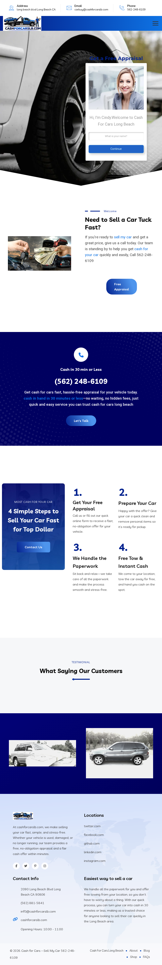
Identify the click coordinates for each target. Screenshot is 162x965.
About (133, 950)
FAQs (146, 957)
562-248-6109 (136, 9)
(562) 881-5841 (32, 903)
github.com (92, 843)
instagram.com (94, 861)
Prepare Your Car (137, 503)
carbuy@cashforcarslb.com (91, 9)
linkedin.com (92, 852)
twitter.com (92, 826)
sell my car (123, 237)
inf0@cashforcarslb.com (38, 911)
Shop (133, 957)
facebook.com (94, 835)
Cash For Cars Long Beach (106, 950)
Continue (116, 148)
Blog (147, 950)
